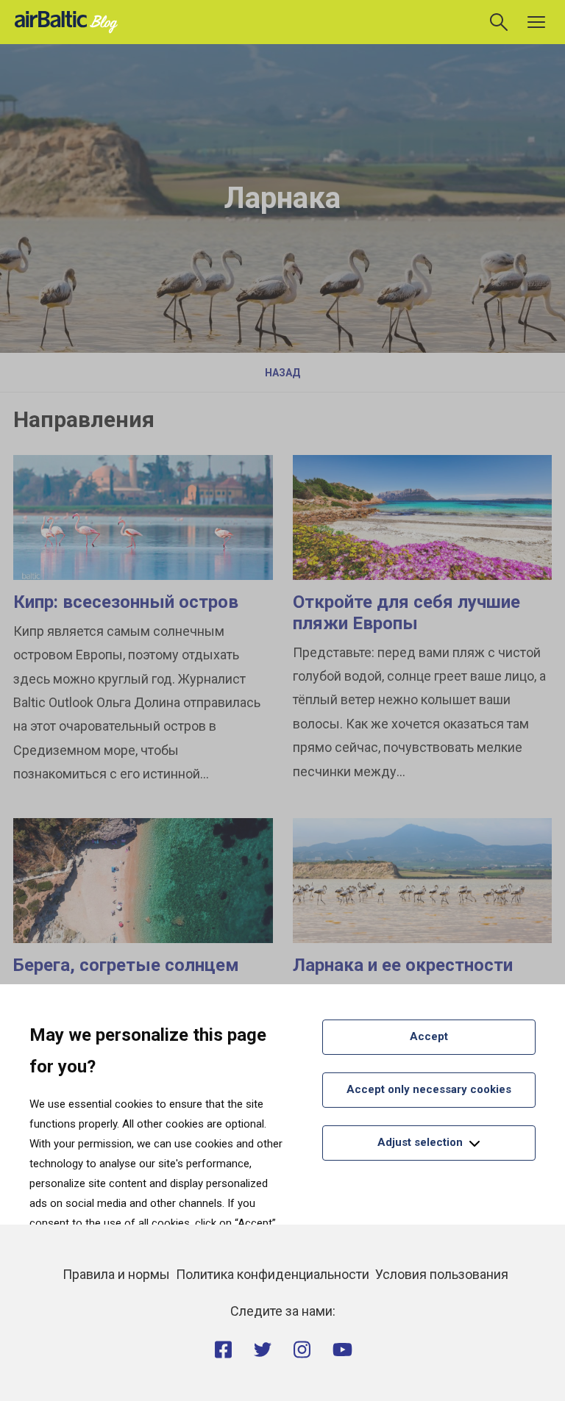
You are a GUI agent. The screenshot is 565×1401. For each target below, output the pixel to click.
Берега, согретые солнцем (126, 965)
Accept (429, 1036)
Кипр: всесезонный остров (125, 602)
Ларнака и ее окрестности (403, 965)
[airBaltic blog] (70, 21)
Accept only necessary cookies (429, 1089)
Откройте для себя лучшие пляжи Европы (406, 613)
